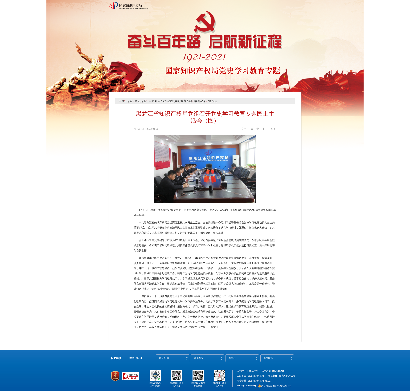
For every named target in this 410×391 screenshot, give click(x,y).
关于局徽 (266, 371)
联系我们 (241, 371)
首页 (121, 101)
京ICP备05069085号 (246, 385)
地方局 (212, 101)
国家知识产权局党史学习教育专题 (170, 101)
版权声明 (253, 371)
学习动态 (200, 101)
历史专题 (140, 101)
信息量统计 (278, 371)
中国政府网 (135, 358)
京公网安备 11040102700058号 (276, 386)
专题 (129, 101)
